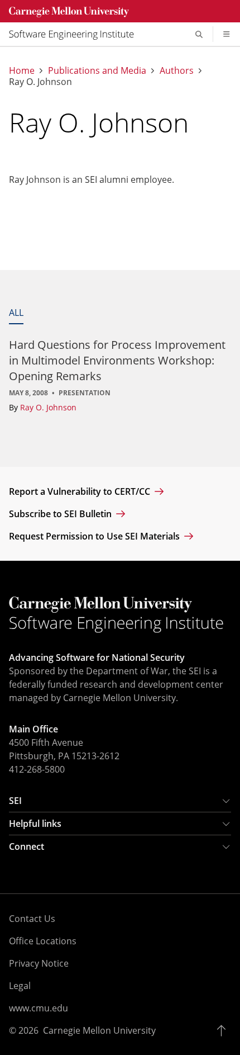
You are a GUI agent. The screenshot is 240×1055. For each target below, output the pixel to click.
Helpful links (35, 823)
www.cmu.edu (38, 1008)
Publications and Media (97, 70)
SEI (15, 800)
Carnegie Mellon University (99, 1030)
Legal (20, 986)
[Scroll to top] (224, 1030)
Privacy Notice (39, 963)
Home (22, 70)
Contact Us (32, 918)
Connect (26, 846)
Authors (177, 70)
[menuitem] (76, 34)
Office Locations (42, 941)
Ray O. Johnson (48, 407)
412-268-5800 (37, 769)
